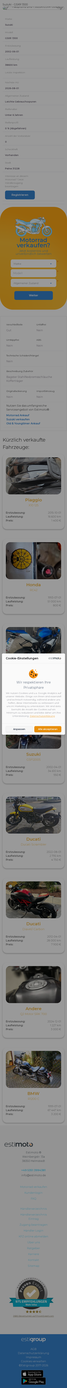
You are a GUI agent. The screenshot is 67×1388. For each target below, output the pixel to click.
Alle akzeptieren (48, 729)
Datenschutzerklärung (42, 715)
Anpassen (19, 729)
